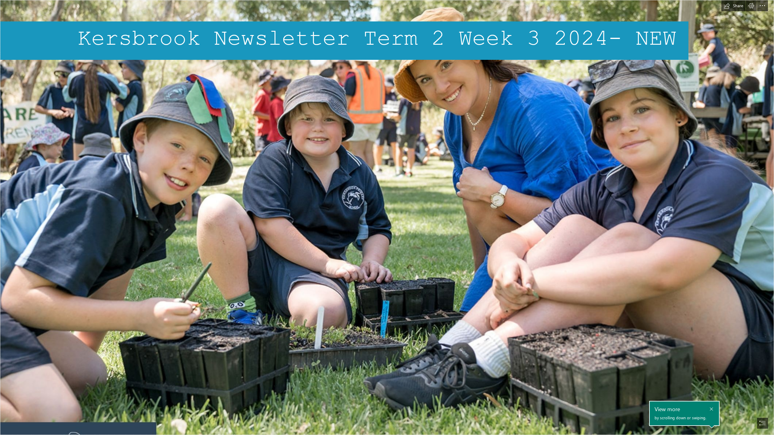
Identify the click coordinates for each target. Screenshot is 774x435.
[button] (733, 5)
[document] (387, 217)
